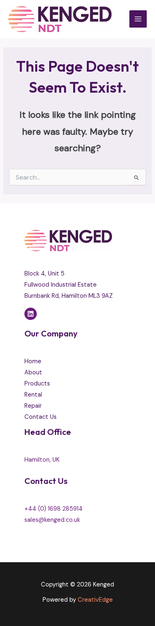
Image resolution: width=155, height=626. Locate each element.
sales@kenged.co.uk (52, 520)
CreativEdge (95, 600)
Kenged (103, 585)
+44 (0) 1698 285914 (53, 509)
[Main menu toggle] (138, 19)
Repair (33, 406)
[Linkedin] (30, 314)
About (33, 372)
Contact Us (40, 417)
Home (32, 361)
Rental (33, 395)
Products (37, 384)
